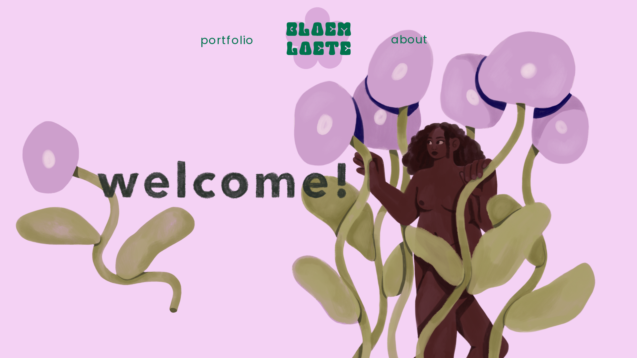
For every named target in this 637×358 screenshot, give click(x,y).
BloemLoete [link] (318, 40)
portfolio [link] (227, 40)
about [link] (409, 39)
